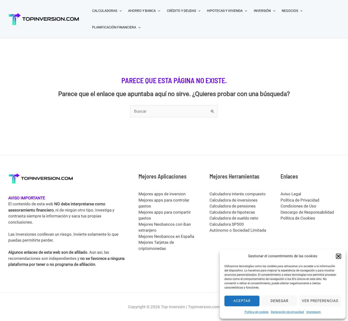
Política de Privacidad (300, 200)
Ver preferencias (320, 301)
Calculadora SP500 (227, 224)
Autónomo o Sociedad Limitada (238, 230)
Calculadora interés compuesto (238, 194)
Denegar (279, 301)
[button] (338, 256)
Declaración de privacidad (287, 312)
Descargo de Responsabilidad (307, 212)
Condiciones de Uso (298, 206)
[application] (119, 10)
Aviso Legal (291, 194)
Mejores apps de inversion (162, 194)
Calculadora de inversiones (234, 200)
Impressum (313, 312)
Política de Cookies (298, 218)
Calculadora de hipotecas (232, 212)
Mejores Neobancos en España (166, 236)
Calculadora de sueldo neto (234, 218)
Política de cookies (256, 312)
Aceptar (241, 301)
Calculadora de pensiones (233, 206)
